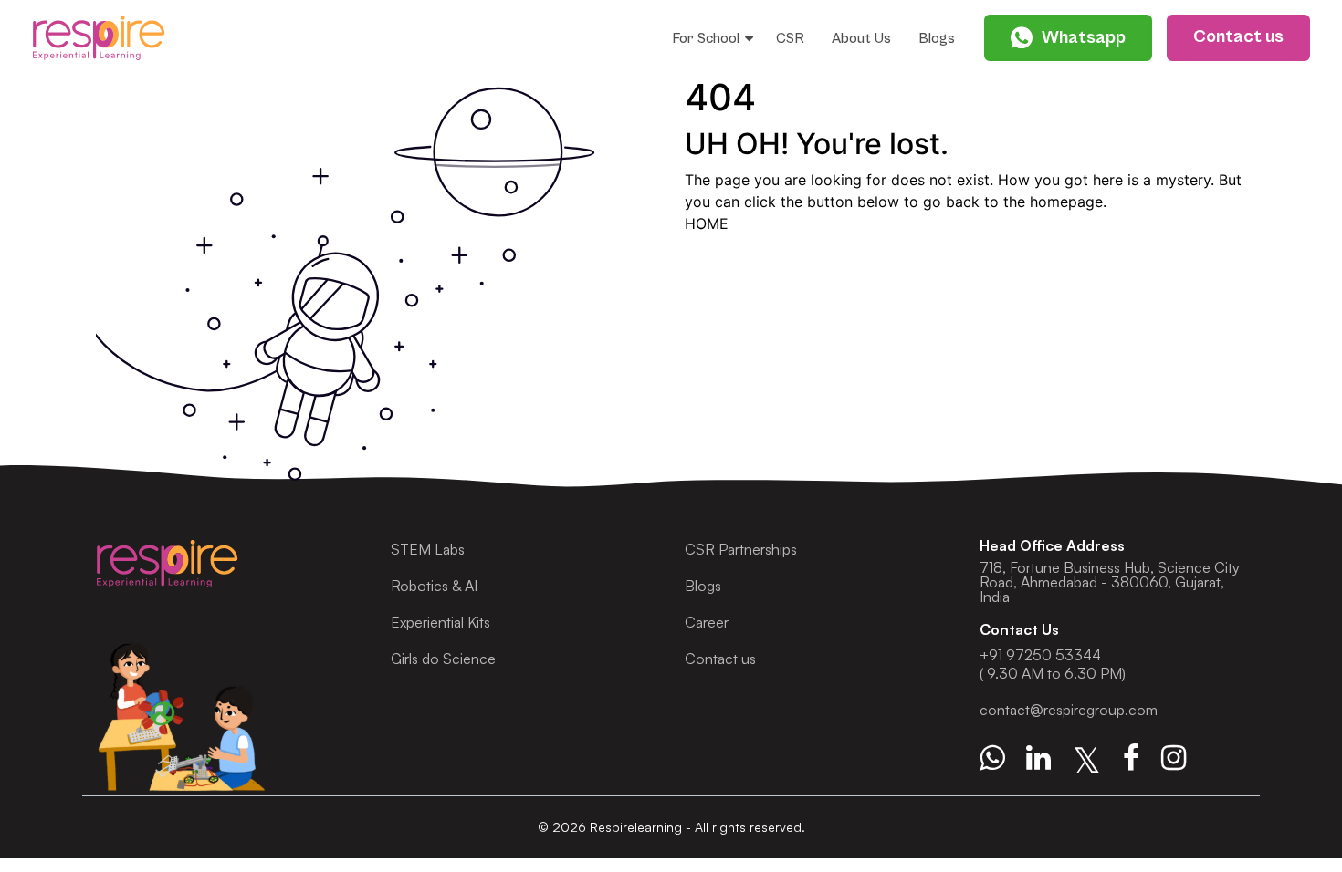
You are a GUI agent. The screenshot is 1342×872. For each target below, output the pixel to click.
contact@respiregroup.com (1069, 709)
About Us (861, 38)
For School (705, 38)
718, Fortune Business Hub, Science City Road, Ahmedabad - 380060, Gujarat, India (1110, 582)
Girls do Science (443, 658)
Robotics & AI (434, 585)
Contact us (720, 658)
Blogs (936, 38)
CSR (790, 38)
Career (707, 622)
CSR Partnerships (741, 549)
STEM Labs (428, 549)
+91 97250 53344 (1040, 655)
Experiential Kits (440, 622)
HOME (707, 223)
